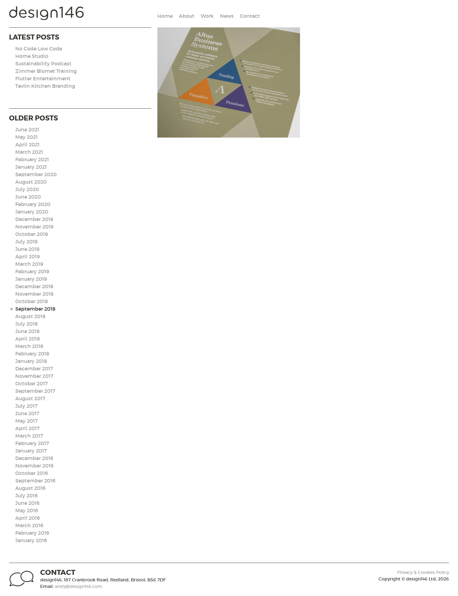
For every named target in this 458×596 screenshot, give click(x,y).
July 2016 (26, 495)
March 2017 (29, 436)
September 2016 (35, 480)
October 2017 (31, 383)
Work (207, 16)
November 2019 (34, 226)
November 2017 (34, 376)
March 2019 (29, 264)
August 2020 (31, 182)
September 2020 (36, 174)
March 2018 (29, 346)
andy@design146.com (78, 586)
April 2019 (27, 256)
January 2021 (31, 167)
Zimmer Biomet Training (46, 71)
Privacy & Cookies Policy (423, 572)
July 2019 (26, 241)
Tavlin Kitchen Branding (45, 86)
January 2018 (31, 361)
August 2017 (30, 398)
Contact (250, 16)
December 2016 (34, 458)
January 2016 (31, 540)
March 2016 (29, 525)
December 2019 (34, 219)
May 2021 (26, 137)
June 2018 (27, 331)
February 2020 (32, 204)
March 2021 (29, 152)
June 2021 (27, 129)
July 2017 (26, 406)
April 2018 (27, 339)
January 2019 (31, 279)
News (227, 16)
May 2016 (26, 510)
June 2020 (28, 197)
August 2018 (30, 316)
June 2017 (27, 413)
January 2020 (31, 212)
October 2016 (31, 473)
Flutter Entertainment (42, 78)
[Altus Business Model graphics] (228, 82)
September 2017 (35, 391)
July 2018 (26, 324)
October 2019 (31, 234)
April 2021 (27, 144)
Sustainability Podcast (43, 63)
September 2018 (35, 309)
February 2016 (32, 533)
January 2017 (31, 451)
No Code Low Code (38, 48)
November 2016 (34, 465)
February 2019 (32, 271)
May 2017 (26, 421)
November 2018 (34, 294)
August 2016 (30, 488)
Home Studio (31, 56)
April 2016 (27, 518)
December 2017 (34, 368)
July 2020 (27, 189)
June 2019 (27, 249)
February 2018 (32, 353)
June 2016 (27, 503)
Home (165, 16)
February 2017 (32, 443)
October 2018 (31, 301)
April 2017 (27, 428)
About (186, 16)
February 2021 (32, 159)
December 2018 (34, 286)
